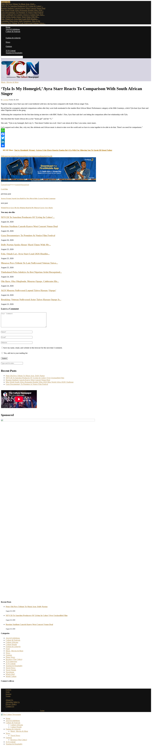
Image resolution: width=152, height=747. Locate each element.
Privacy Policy (11, 704)
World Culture (11, 676)
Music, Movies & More (19, 40)
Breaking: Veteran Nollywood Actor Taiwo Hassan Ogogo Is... (31, 299)
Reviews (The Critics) (18, 49)
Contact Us (10, 706)
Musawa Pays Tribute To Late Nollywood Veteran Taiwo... (23, 23)
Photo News (10, 657)
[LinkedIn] (76, 142)
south (40, 156)
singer (35, 156)
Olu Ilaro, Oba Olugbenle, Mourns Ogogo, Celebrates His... (30, 281)
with (50, 156)
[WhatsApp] (76, 130)
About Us (9, 700)
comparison (14, 156)
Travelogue (10, 672)
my (27, 156)
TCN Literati (10, 51)
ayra (8, 156)
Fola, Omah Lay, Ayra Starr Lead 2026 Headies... (19, 19)
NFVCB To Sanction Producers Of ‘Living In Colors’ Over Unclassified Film (35, 378)
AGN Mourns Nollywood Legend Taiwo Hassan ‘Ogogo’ (28, 290)
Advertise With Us (13, 702)
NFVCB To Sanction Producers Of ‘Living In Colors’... (22, 6)
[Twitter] (76, 138)
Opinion (9, 46)
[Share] (76, 145)
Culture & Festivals (13, 32)
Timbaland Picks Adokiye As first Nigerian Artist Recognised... (31, 272)
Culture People (16, 36)
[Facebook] (76, 134)
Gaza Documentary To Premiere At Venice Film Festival (22, 13)
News (8, 42)
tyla (47, 156)
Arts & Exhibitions (13, 29)
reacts (31, 156)
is (25, 156)
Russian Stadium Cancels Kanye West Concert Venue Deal (23, 8)
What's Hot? (10, 674)
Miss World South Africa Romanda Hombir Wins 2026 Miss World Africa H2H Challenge (40, 382)
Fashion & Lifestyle (13, 38)
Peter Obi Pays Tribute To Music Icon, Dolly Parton (25, 376)
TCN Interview (11, 661)
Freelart (42, 710)
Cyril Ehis (5, 100)
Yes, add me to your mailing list (15, 353)
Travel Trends (11, 670)
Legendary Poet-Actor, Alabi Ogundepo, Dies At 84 (20, 21)
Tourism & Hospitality (14, 53)
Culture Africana (16, 34)
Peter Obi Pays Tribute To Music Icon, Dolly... (18, 4)
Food (8, 649)
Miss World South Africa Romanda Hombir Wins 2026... (22, 10)
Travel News (15, 44)
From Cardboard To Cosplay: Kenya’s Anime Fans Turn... (23, 15)
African (4, 156)
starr (43, 156)
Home (8, 27)
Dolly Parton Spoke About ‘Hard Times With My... (20, 17)
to (45, 156)
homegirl (22, 156)
